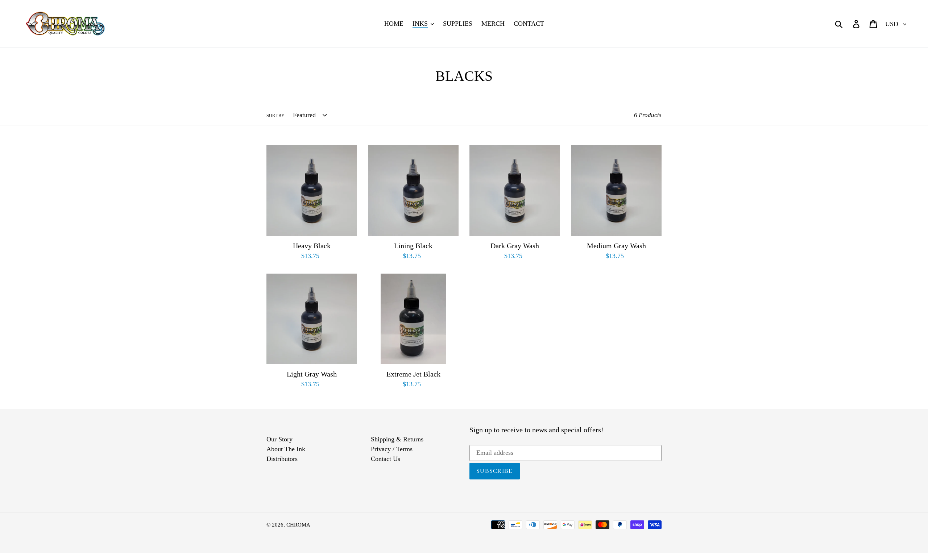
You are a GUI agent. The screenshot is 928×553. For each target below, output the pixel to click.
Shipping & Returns (397, 439)
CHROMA (298, 525)
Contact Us (385, 458)
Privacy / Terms (392, 449)
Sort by (275, 115)
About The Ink (285, 449)
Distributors (282, 458)
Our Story (279, 439)
